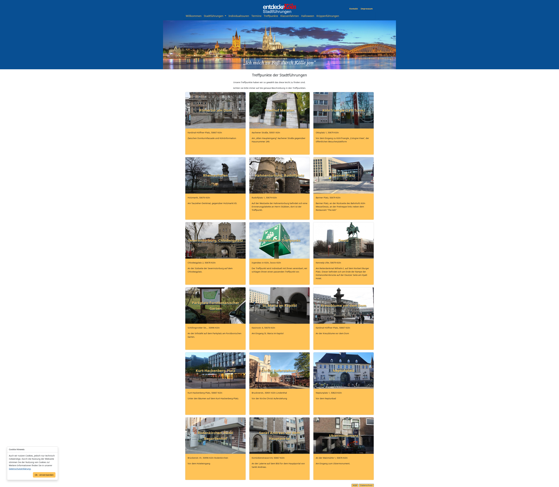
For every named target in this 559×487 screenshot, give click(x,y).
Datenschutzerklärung (20, 468)
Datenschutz (366, 485)
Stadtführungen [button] (214, 16)
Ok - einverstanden (44, 474)
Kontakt (353, 8)
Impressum (367, 8)
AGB (355, 485)
